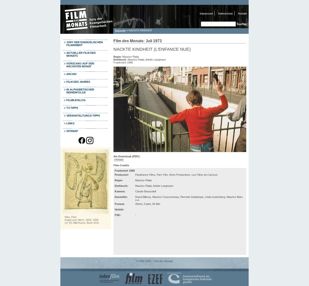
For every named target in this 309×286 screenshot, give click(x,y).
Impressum (206, 13)
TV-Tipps (72, 107)
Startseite (120, 30)
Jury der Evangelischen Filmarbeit (84, 44)
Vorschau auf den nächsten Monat (80, 65)
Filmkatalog (76, 100)
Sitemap (72, 131)
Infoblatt (118, 159)
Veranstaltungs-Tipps (83, 115)
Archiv (71, 74)
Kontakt (242, 13)
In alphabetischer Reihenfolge (80, 91)
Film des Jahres (78, 81)
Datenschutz (225, 13)
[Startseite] (86, 32)
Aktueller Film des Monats (81, 54)
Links (70, 123)
